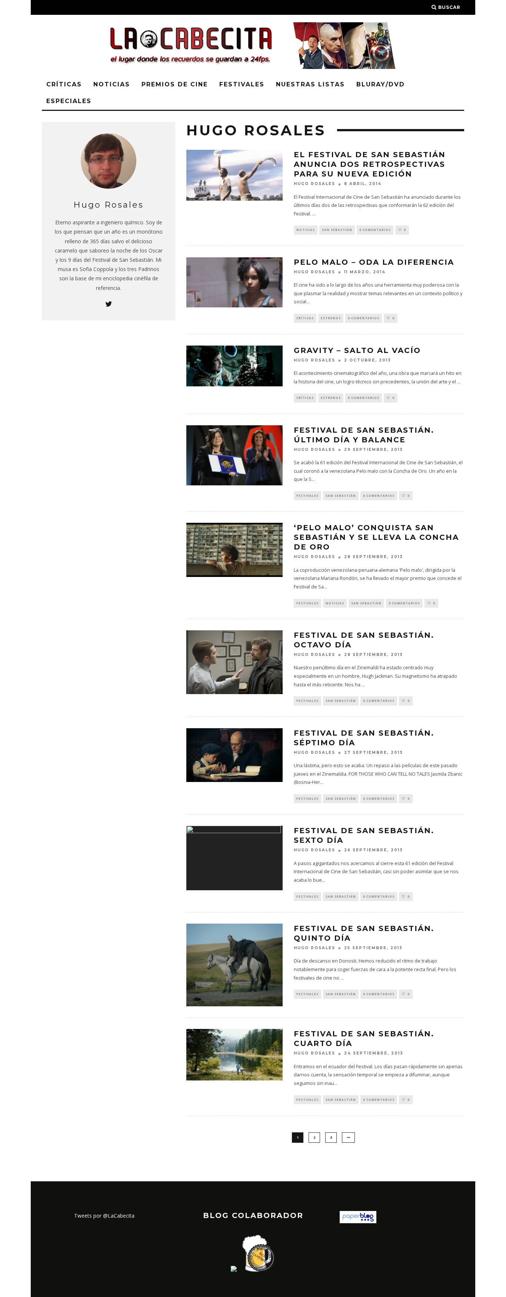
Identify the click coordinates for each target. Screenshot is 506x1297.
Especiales (68, 101)
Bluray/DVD (380, 84)
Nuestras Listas (310, 84)
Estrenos (331, 318)
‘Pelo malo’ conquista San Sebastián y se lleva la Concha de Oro (376, 537)
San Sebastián (337, 230)
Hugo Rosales (314, 184)
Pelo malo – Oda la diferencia (374, 262)
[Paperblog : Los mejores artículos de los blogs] (358, 1221)
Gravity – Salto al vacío (357, 350)
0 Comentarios (375, 230)
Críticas (64, 84)
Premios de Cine (175, 84)
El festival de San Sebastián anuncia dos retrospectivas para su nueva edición (370, 164)
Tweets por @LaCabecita (104, 1215)
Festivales (241, 84)
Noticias (111, 84)
